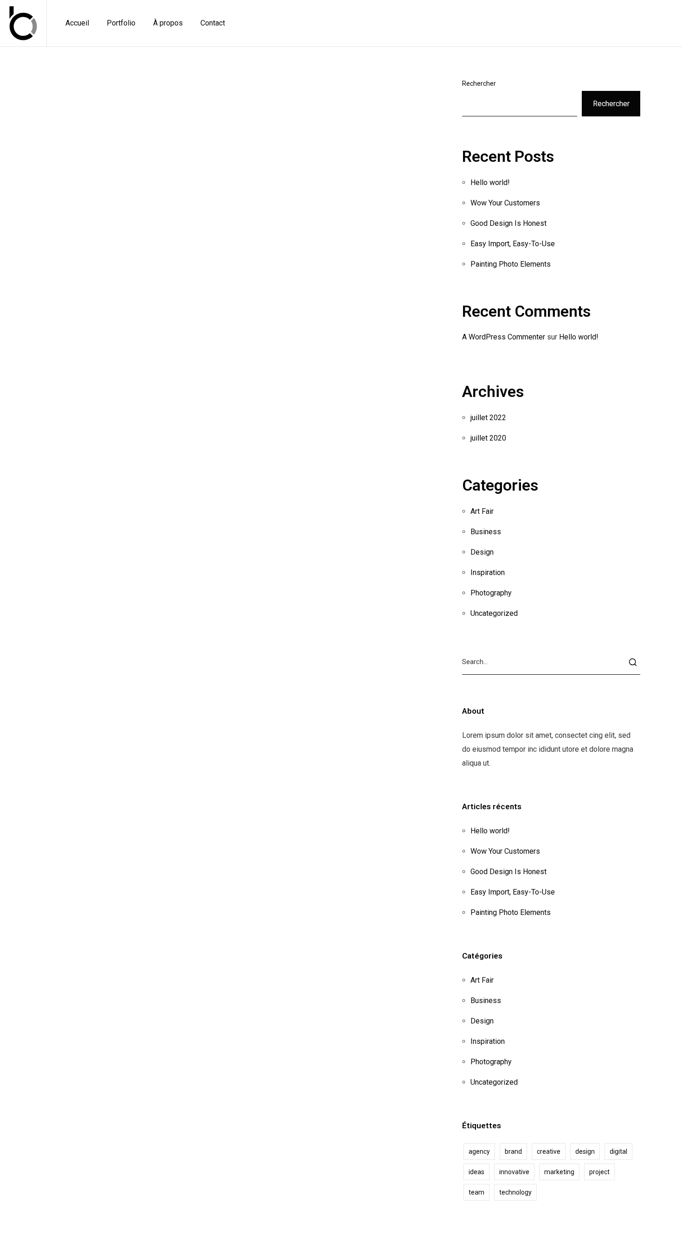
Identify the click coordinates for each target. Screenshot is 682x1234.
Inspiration (487, 572)
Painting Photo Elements (510, 264)
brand (513, 1151)
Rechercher (479, 83)
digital (618, 1151)
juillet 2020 (488, 438)
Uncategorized (494, 613)
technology (515, 1192)
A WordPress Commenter (503, 336)
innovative (514, 1172)
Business (485, 531)
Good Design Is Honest (508, 223)
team (476, 1192)
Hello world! (489, 182)
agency (479, 1151)
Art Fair (482, 511)
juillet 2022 (488, 417)
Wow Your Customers (505, 202)
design (585, 1151)
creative (548, 1151)
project (599, 1172)
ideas (476, 1172)
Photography (491, 592)
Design (482, 552)
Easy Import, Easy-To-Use (512, 243)
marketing (559, 1172)
